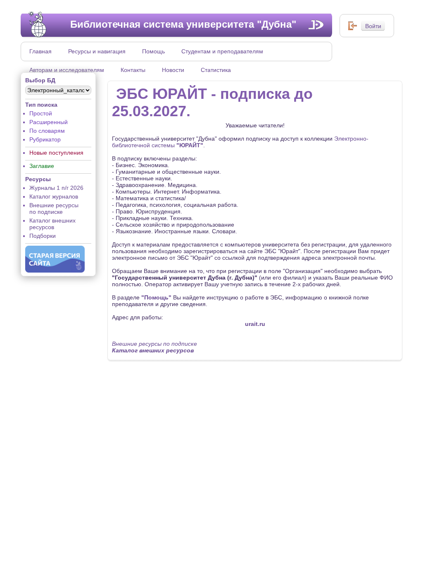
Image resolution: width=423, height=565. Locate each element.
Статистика (216, 70)
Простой (40, 113)
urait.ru (255, 324)
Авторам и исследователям (66, 70)
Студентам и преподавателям (222, 51)
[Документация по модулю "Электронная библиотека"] (316, 24)
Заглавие (41, 166)
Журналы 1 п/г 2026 (56, 187)
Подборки (42, 235)
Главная (40, 51)
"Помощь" (156, 297)
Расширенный (48, 122)
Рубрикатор (45, 139)
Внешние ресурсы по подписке (53, 208)
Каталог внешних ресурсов (52, 223)
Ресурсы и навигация (97, 51)
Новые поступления (56, 152)
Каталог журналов (53, 196)
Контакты (133, 70)
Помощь (153, 51)
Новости (173, 70)
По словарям (47, 130)
